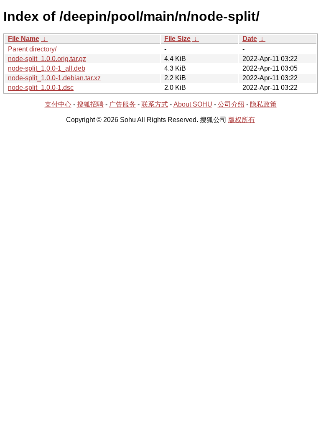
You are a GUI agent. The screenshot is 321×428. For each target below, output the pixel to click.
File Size (177, 38)
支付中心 (58, 104)
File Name (23, 38)
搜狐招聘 (90, 104)
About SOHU (192, 104)
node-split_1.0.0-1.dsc (41, 87)
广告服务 (122, 104)
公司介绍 (231, 104)
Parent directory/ (32, 49)
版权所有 (241, 119)
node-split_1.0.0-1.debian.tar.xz (54, 78)
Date (249, 38)
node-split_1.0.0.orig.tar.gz (47, 58)
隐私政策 (263, 104)
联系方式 (154, 104)
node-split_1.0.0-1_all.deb (46, 68)
